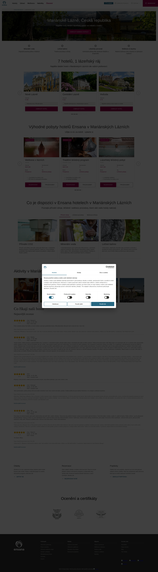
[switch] (69, 297)
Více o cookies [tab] (103, 272)
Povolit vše (102, 304)
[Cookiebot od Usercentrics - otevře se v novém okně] (107, 267)
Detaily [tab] (79, 272)
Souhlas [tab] (54, 272)
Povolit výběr (79, 304)
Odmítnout (55, 304)
